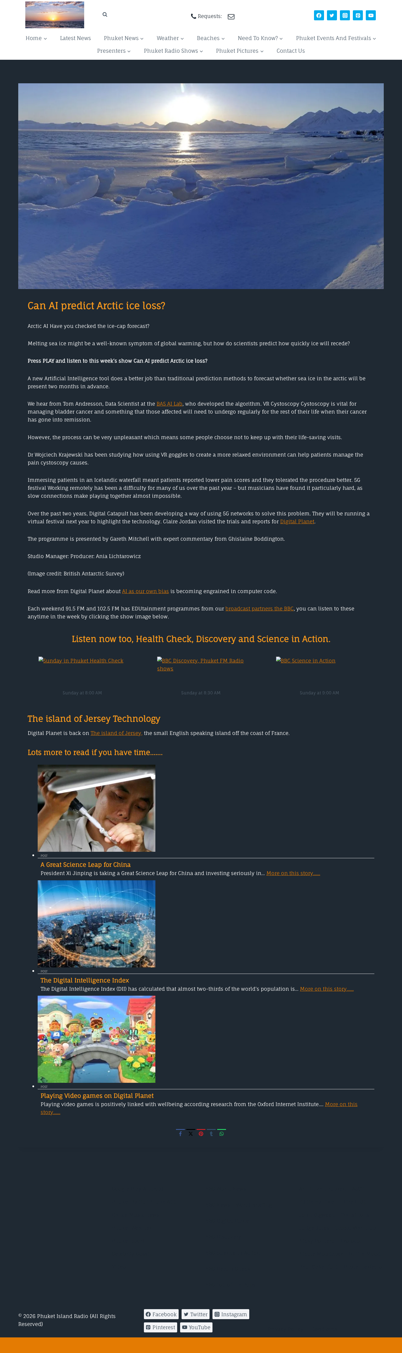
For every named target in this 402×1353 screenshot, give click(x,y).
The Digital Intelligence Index (85, 980)
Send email (326, 1329)
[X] (190, 1133)
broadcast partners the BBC (259, 608)
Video (119, 1267)
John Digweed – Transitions (334, 1215)
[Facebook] (319, 15)
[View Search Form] (99, 14)
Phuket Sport (128, 1241)
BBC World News (225, 1189)
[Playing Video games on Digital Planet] (206, 1039)
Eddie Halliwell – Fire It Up (333, 1201)
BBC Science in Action (232, 1253)
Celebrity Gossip (132, 1254)
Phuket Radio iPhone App (144, 1201)
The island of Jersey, (116, 733)
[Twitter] (332, 15)
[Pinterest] (358, 15)
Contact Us (291, 50)
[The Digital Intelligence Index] (206, 923)
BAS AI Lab (169, 404)
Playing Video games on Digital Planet (97, 1095)
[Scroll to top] (201, 1345)
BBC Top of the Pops (230, 1284)
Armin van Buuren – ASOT (331, 1189)
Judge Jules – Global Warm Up (337, 1228)
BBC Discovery (223, 1237)
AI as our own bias (145, 591)
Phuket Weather (132, 1228)
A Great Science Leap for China (86, 864)
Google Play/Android (137, 1189)
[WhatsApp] (221, 1133)
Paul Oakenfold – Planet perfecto (340, 1267)
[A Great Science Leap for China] (206, 808)
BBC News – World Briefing (238, 1205)
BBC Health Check (227, 1269)
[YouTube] (371, 15)
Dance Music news (135, 1215)
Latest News (75, 38)
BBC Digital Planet (228, 1221)
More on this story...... (293, 873)
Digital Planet (297, 521)
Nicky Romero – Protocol (330, 1241)
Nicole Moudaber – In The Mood (340, 1254)
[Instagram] (345, 15)
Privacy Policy (285, 1329)
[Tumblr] (211, 1133)
